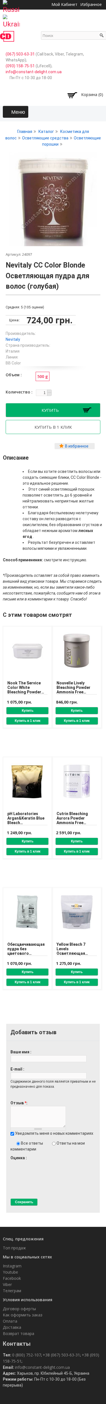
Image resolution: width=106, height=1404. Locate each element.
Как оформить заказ (22, 1315)
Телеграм (12, 1290)
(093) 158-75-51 (20, 66)
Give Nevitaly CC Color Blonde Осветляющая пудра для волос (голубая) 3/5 (22, 1163)
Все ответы (32, 1143)
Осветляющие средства (45, 138)
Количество (18, 392)
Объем (13, 374)
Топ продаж (14, 1248)
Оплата (10, 1321)
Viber (7, 1284)
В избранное (76, 446)
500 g (42, 376)
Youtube (10, 1272)
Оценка (18, 1158)
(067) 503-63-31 (20, 54)
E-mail (16, 1069)
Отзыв (18, 1103)
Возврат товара (18, 1333)
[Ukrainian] (11, 19)
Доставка (12, 1327)
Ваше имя (20, 1052)
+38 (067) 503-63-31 (61, 1355)
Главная (24, 131)
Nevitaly (13, 339)
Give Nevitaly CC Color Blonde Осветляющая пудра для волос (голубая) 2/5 (17, 1163)
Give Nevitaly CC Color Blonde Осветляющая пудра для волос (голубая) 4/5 (27, 1163)
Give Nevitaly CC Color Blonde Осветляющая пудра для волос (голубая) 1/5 (12, 1163)
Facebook (12, 1278)
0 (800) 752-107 (26, 1355)
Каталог (46, 131)
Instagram (12, 1266)
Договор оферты (19, 1308)
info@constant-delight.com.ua (34, 72)
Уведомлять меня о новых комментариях (54, 1133)
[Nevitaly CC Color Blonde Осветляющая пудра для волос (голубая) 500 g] (53, 243)
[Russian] (11, 5)
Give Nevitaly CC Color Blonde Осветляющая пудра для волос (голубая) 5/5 (32, 1163)
